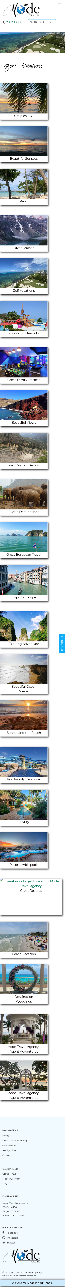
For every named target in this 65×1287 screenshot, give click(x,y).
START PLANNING (41, 22)
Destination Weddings (15, 1140)
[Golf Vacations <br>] (23, 273)
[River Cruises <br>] (23, 230)
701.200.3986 (15, 22)
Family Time (9, 1150)
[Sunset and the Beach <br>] (23, 715)
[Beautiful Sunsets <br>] (23, 141)
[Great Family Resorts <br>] (23, 362)
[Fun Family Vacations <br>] (23, 762)
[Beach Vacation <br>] (23, 937)
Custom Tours (10, 1169)
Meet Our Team (11, 1178)
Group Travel (9, 1173)
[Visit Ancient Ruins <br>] (23, 448)
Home (5, 1135)
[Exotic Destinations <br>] (23, 494)
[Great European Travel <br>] (23, 537)
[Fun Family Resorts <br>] (23, 316)
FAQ (4, 1183)
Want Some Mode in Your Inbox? (32, 1282)
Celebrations (9, 1145)
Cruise (6, 1155)
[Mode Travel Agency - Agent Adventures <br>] (23, 1029)
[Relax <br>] (23, 184)
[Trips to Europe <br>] (23, 580)
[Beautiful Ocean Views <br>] (23, 669)
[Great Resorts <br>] (31, 883)
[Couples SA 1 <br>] (23, 98)
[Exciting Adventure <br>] (23, 626)
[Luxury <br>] (23, 805)
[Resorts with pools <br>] (23, 847)
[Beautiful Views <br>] (23, 405)
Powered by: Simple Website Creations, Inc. (19, 1276)
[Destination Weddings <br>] (23, 979)
